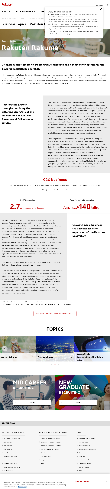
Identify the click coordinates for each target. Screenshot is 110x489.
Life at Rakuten (83, 456)
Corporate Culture (84, 453)
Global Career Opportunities (87, 449)
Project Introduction (47, 460)
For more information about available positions (55, 314)
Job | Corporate (8, 453)
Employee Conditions (10, 456)
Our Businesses (83, 442)
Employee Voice (8, 470)
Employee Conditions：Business (51, 442)
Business (32, 18)
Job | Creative (8, 449)
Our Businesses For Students (50, 449)
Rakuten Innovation (25, 11)
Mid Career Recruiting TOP (12, 438)
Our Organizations (84, 445)
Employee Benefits (84, 460)
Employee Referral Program (12, 467)
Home (4, 18)
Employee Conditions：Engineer (51, 445)
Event (43, 453)
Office (80, 470)
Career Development (85, 463)
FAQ (42, 463)
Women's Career (84, 467)
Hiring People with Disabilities (13, 460)
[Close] (100, 9)
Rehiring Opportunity (10, 463)
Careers (22, 18)
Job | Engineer (8, 445)
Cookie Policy (22, 487)
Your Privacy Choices (82, 481)
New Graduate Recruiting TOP (50, 438)
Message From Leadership (87, 438)
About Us (6, 11)
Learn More (32, 403)
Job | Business (8, 442)
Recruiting (12, 18)
